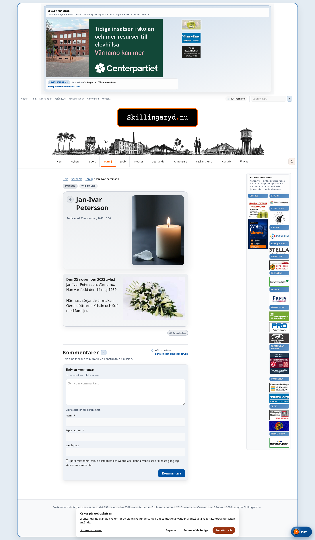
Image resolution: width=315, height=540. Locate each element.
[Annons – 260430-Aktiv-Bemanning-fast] (191, 25)
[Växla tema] (291, 161)
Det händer (45, 98)
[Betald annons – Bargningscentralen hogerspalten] (279, 265)
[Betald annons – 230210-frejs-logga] (279, 299)
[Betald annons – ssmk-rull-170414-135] (279, 415)
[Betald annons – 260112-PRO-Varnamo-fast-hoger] (279, 327)
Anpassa (171, 530)
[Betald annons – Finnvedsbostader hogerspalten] (279, 282)
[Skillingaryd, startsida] (157, 117)
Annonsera (93, 98)
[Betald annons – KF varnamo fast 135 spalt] (279, 387)
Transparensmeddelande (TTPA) (64, 86)
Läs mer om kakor (91, 530)
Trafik (33, 98)
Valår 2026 (60, 98)
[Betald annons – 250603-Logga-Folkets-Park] (279, 202)
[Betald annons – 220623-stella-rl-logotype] (279, 251)
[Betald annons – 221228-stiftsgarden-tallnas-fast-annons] (279, 218)
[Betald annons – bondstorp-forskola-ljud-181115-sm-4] (191, 52)
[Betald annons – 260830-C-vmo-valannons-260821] (112, 48)
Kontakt (106, 98)
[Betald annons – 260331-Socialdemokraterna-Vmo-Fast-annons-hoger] (279, 363)
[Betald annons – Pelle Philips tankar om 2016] (191, 38)
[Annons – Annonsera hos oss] (258, 234)
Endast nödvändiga (196, 530)
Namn (70, 415)
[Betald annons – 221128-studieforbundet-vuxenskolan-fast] (279, 316)
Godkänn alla (224, 530)
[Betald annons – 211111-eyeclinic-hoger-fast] (279, 236)
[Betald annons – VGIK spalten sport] (279, 426)
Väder (24, 98)
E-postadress (75, 430)
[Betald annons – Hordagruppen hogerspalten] (279, 443)
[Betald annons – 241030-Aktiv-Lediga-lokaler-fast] (258, 209)
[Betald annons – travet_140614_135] (279, 338)
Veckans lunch (76, 98)
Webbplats (72, 445)
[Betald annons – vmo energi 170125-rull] (279, 399)
